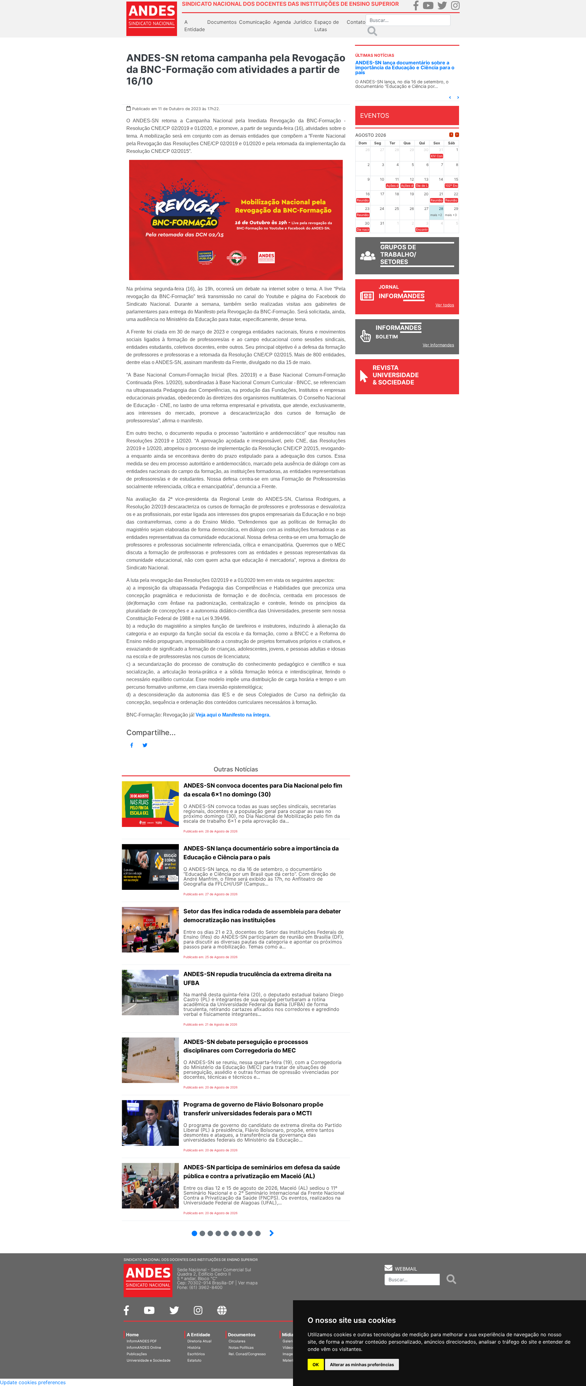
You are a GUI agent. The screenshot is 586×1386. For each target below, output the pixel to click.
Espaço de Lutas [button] (326, 25)
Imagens (290, 1354)
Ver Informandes (438, 344)
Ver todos (445, 304)
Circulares (237, 1341)
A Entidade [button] (194, 25)
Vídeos (288, 1347)
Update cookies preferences (33, 1382)
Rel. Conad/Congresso (247, 1354)
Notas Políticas (241, 1347)
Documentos (241, 1334)
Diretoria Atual (199, 1341)
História (194, 1347)
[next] (457, 134)
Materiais (290, 1360)
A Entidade (198, 1334)
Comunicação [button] (255, 22)
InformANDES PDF (142, 1341)
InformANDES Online (144, 1347)
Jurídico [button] (302, 22)
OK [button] (316, 1364)
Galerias (290, 1341)
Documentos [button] (222, 22)
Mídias (289, 1334)
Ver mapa (248, 1282)
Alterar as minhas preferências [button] (362, 1364)
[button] (450, 97)
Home (132, 1334)
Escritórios (196, 1354)
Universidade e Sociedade (149, 1360)
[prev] (451, 134)
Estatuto (194, 1360)
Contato (356, 22)
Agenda (282, 22)
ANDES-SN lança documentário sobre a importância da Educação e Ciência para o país (404, 67)
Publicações (137, 1354)
